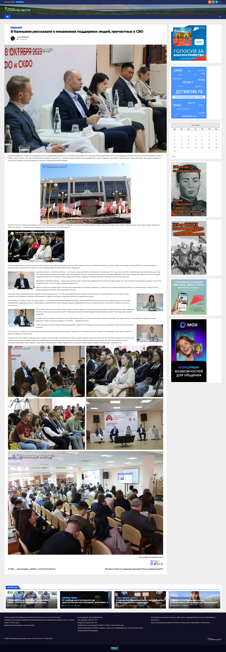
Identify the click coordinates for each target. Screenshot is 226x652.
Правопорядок (18, 597)
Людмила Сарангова (138, 605)
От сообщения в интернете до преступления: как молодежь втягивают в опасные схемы (85, 602)
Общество (13, 27)
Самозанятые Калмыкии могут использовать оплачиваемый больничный (194, 601)
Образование (125, 597)
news (24, 605)
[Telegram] (161, 564)
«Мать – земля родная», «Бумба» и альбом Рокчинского (32, 569)
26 (188, 147)
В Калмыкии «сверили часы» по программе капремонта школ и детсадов (140, 601)
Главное (119, 597)
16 (216, 140)
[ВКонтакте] (155, 564)
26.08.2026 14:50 (68, 605)
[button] (220, 17)
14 (202, 140)
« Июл (173, 156)
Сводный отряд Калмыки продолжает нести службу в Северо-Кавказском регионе (29, 602)
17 (175, 144)
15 (209, 140)
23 (216, 144)
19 (188, 144)
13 (195, 140)
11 (181, 140)
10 (175, 140)
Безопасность (66, 597)
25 (181, 147)
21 (202, 144)
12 (188, 140)
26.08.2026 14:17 (177, 605)
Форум (19, 27)
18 (181, 144)
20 (195, 144)
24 (175, 147)
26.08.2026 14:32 (123, 605)
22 (209, 144)
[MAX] (151, 564)
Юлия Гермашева (23, 37)
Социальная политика (183, 597)
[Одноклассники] (158, 564)
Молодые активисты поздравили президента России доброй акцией (133, 569)
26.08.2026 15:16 (14, 605)
